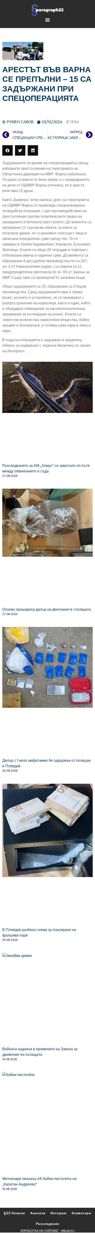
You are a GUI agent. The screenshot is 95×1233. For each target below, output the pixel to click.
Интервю (58, 1213)
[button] (47, 19)
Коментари (81, 1213)
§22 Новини (14, 1213)
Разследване (47, 1223)
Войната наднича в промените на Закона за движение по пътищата (39, 1051)
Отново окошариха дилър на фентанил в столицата (46, 609)
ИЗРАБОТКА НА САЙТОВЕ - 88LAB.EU (47, 1231)
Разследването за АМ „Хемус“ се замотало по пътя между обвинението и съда (46, 468)
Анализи (37, 1213)
